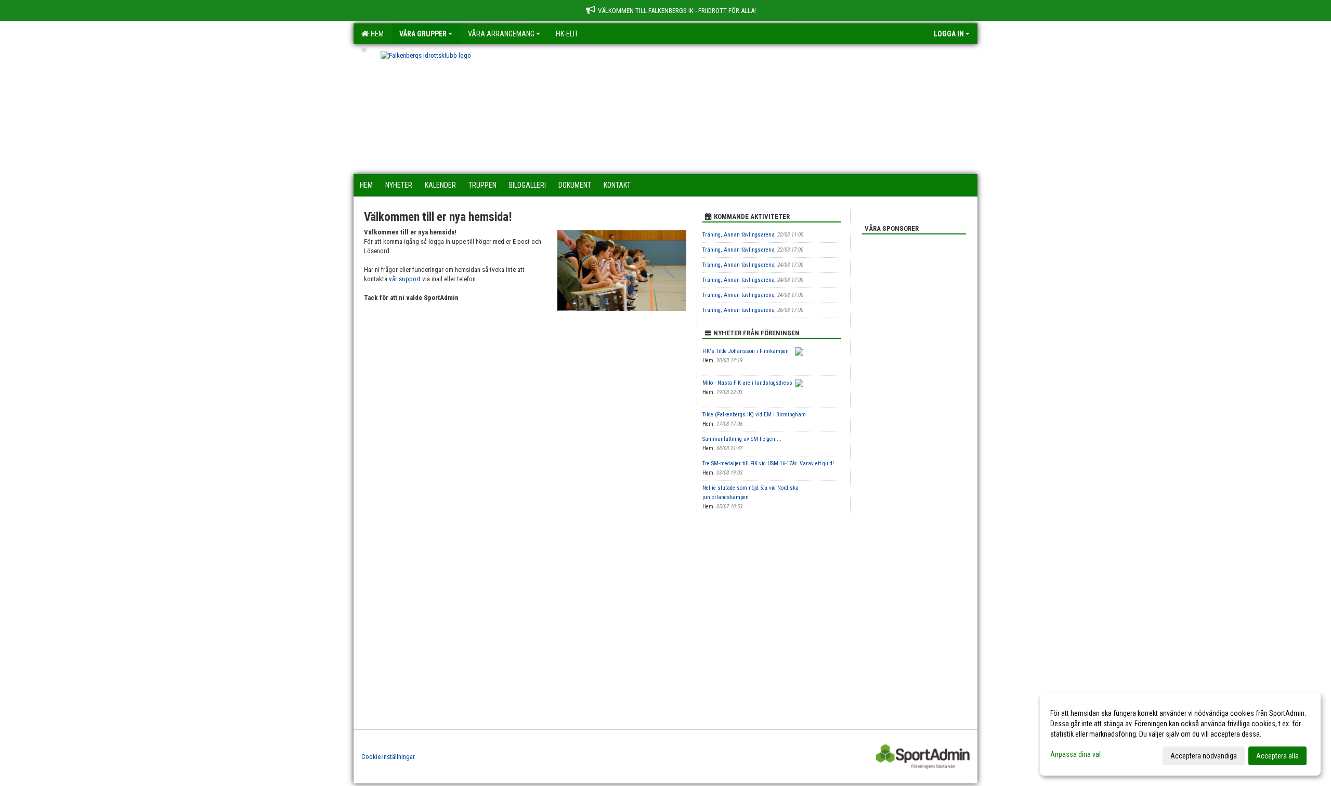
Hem (376, 34)
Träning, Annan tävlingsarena (738, 234)
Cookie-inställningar (388, 757)
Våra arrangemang (501, 34)
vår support (405, 279)
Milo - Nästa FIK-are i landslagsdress (747, 382)
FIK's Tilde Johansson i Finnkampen (745, 351)
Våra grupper (423, 34)
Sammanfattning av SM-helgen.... (741, 439)
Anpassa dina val (1075, 754)
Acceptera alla (1277, 756)
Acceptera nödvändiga (1203, 756)
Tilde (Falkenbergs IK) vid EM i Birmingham (754, 414)
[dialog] (1180, 734)
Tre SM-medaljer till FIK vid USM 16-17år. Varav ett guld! (768, 463)
